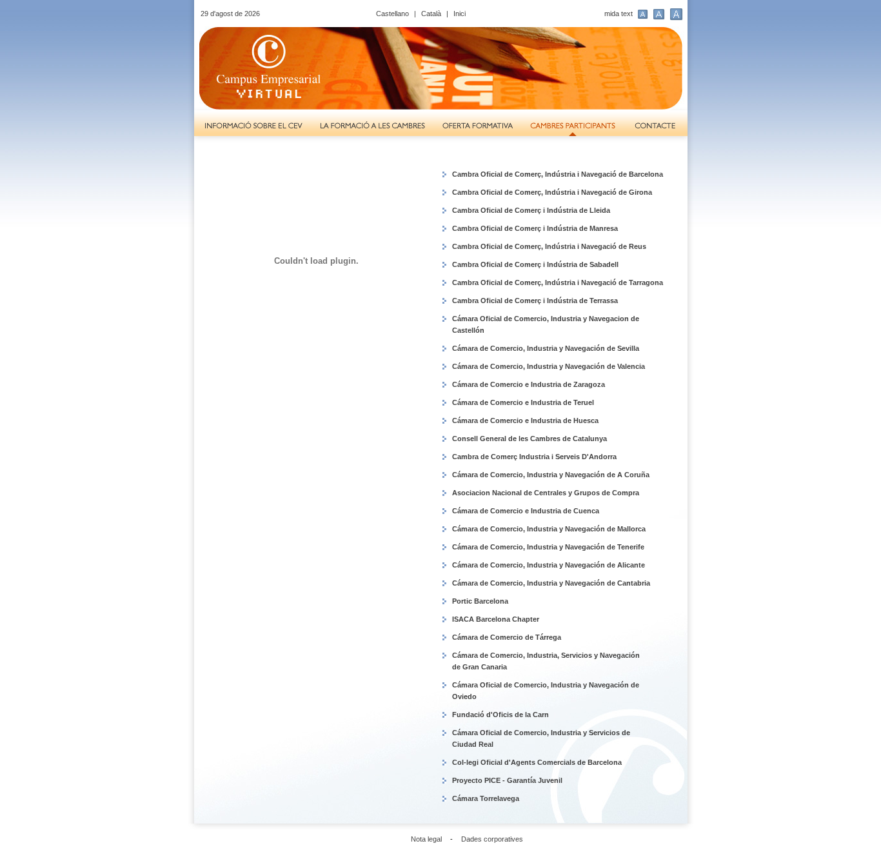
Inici (459, 13)
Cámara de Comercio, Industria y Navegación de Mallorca (549, 529)
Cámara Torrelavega (485, 798)
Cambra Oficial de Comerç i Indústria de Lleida (531, 210)
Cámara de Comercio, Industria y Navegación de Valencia (548, 366)
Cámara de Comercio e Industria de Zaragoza (528, 384)
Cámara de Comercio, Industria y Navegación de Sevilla (545, 348)
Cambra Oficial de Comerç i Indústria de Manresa (535, 228)
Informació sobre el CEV (252, 126)
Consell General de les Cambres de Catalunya (529, 438)
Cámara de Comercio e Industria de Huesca (525, 420)
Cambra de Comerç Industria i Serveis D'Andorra (534, 456)
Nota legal (426, 839)
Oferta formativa (477, 126)
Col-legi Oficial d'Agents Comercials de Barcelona (537, 762)
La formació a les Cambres (372, 126)
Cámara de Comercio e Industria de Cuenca (525, 511)
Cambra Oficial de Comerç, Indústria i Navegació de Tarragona (557, 282)
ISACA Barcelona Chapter (495, 619)
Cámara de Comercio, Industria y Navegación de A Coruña (550, 475)
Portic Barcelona (480, 601)
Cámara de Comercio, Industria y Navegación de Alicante (548, 565)
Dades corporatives (492, 839)
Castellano (392, 13)
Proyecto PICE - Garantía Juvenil (507, 780)
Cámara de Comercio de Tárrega (506, 637)
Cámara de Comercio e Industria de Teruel (523, 402)
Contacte (657, 126)
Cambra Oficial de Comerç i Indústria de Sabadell (535, 264)
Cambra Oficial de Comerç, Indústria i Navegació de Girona (552, 192)
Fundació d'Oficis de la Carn (500, 714)
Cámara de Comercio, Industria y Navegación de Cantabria (551, 583)
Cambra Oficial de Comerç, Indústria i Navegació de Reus (549, 246)
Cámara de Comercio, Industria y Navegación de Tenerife (548, 547)
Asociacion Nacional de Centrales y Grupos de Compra (545, 493)
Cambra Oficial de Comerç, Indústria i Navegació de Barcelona (557, 174)
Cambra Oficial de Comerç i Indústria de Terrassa (535, 300)
